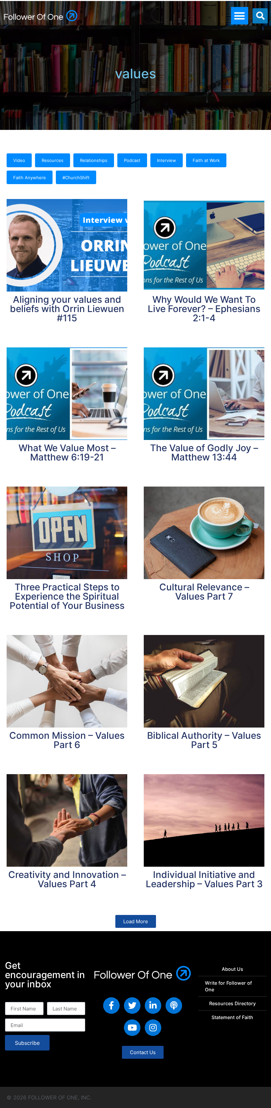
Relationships (93, 160)
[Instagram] (153, 1027)
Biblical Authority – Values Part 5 (204, 740)
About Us (232, 969)
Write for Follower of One (228, 986)
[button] (240, 15)
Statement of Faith (232, 1017)
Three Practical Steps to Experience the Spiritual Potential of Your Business (67, 596)
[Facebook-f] (111, 1005)
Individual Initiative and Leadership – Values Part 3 (204, 879)
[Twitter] (132, 1005)
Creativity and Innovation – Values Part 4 (67, 879)
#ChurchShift (76, 177)
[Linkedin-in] (153, 1005)
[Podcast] (174, 1005)
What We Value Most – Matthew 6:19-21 (67, 452)
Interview (166, 160)
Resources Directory (232, 1003)
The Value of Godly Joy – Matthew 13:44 (204, 452)
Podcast (132, 160)
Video (19, 160)
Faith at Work (206, 160)
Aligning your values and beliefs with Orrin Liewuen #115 (67, 309)
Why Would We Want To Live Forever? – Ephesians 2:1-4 (204, 309)
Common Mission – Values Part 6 (67, 740)
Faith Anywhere (29, 177)
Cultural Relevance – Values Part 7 (204, 591)
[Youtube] (132, 1027)
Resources (52, 160)
